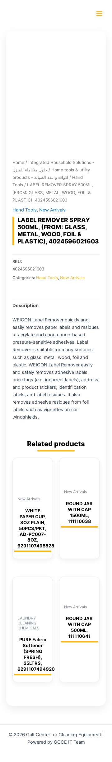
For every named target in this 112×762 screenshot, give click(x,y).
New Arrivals (52, 210)
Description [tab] (25, 305)
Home (18, 162)
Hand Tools (24, 210)
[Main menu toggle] (99, 13)
